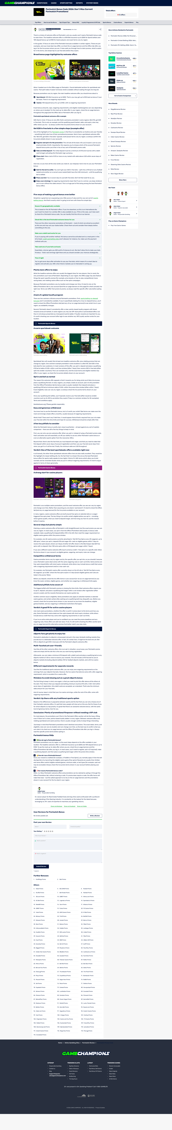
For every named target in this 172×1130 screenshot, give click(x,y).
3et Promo (39, 983)
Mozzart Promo (40, 979)
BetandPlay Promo (41, 999)
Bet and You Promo (41, 967)
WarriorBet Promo (88, 999)
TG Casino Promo (89, 1019)
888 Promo (63, 940)
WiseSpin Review (116, 118)
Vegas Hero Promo (65, 979)
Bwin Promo (39, 924)
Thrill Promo (63, 916)
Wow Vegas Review (117, 174)
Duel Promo (39, 940)
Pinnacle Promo (87, 995)
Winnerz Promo (40, 991)
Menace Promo (40, 995)
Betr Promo (63, 879)
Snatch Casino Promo (89, 1011)
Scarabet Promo (88, 991)
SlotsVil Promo (64, 1003)
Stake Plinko (112, 1076)
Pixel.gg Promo (88, 1031)
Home (60, 1043)
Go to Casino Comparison (122, 96)
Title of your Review (40, 835)
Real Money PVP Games (95, 1071)
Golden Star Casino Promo (43, 952)
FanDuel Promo (88, 1015)
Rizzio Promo (63, 983)
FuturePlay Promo (89, 1023)
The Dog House (73, 1079)
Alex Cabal (74, 29)
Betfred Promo (64, 936)
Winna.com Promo (88, 896)
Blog (50, 1071)
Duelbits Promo (40, 932)
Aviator (111, 1068)
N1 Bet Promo (87, 912)
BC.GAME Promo (64, 888)
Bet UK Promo (64, 944)
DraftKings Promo (41, 879)
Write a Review (95, 816)
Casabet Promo (64, 956)
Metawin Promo (40, 920)
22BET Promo (63, 896)
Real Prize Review (116, 114)
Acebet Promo (64, 920)
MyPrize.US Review (122, 67)
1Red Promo (86, 936)
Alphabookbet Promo (66, 1027)
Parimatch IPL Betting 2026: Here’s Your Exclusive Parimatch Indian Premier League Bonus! (124, 45)
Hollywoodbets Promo (42, 928)
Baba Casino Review (117, 155)
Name (37, 826)
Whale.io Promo (87, 904)
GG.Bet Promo (40, 900)
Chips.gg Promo (40, 971)
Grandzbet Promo (41, 1035)
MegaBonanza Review (118, 109)
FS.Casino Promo (88, 908)
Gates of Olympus (74, 1068)
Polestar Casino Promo (66, 960)
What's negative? (41, 853)
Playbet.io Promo (64, 948)
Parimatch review (58, 132)
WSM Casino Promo (65, 912)
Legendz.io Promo (65, 900)
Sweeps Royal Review (118, 132)
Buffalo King (72, 1076)
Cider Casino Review (117, 137)
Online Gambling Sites (72, 1043)
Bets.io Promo (87, 920)
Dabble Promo (64, 928)
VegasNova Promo (65, 1011)
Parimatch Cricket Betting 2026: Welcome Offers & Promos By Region (124, 40)
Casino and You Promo (66, 1019)
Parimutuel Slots (93, 1066)
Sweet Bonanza (73, 1071)
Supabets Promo (40, 987)
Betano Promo (64, 924)
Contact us (52, 1068)
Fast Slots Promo (88, 956)
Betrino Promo (64, 967)
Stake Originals (113, 1071)
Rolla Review (115, 169)
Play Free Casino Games (118, 225)
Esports (79, 3)
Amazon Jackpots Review (119, 150)
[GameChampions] (19, 3)
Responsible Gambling (55, 1066)
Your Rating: (38, 831)
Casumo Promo (40, 936)
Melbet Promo (40, 1023)
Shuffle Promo (40, 892)
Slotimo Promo (87, 983)
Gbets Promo (87, 967)
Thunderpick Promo (65, 971)
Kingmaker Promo (41, 1019)
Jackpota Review (121, 89)
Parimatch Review (88, 1043)
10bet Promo (87, 924)
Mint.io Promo (40, 963)
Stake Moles (112, 1073)
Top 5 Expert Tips (64, 22)
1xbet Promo (39, 912)
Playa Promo (39, 975)
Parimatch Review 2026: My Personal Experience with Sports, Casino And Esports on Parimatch (124, 36)
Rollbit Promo (87, 979)
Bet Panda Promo (65, 892)
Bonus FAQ (75, 22)
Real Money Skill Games (95, 1068)
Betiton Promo (40, 1007)
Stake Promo (39, 888)
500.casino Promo (65, 932)
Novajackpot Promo (89, 987)
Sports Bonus (107, 22)
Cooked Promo (64, 987)
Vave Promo (63, 904)
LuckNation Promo (65, 991)
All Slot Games (113, 1079)
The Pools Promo (88, 971)
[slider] (48, 831)
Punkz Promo (63, 908)
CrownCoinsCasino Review (124, 59)
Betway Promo (40, 916)
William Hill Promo (88, 940)
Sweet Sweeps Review (118, 141)
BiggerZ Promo (40, 948)
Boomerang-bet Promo (43, 1027)
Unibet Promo (87, 932)
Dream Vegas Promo (65, 999)
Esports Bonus (129, 22)
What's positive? (41, 840)
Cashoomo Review (117, 127)
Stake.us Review (121, 82)
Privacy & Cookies (100, 1107)
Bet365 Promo (87, 916)
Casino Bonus (118, 22)
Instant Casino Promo (42, 1031)
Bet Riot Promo (64, 963)
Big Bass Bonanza (74, 1066)
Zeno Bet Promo (64, 1007)
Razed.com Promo (88, 1007)
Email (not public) (76, 826)
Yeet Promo (39, 1015)
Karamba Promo (40, 944)
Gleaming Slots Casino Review (121, 164)
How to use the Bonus (50, 22)
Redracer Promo (40, 1003)
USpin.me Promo (40, 1011)
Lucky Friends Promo (89, 1003)
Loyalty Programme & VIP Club (91, 22)
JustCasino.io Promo (89, 952)
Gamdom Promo (64, 995)
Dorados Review (116, 123)
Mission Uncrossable (114, 1066)
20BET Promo (40, 908)
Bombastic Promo (88, 975)
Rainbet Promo (87, 892)
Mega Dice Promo (65, 1031)
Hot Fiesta (72, 1073)
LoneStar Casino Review (123, 74)
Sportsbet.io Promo (88, 900)
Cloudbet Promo (40, 956)
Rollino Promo (87, 960)
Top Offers (38, 22)
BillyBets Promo (64, 952)
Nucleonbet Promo (65, 1023)
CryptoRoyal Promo (65, 975)
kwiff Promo (86, 944)
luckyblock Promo (89, 1027)
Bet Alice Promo (87, 963)
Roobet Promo (87, 888)
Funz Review (115, 160)
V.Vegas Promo (64, 1015)
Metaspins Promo (41, 960)
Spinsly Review (116, 146)
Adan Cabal (117, 206)
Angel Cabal (42, 29)
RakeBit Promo (40, 904)
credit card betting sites (51, 239)
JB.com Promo (40, 896)
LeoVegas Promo (88, 928)
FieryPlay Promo (88, 948)
